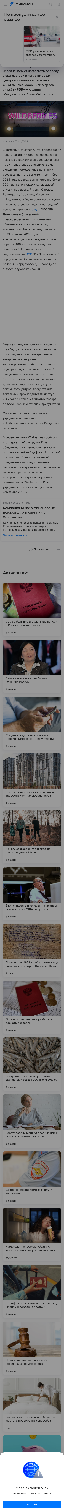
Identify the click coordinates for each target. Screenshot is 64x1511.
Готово (32, 1504)
